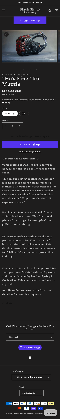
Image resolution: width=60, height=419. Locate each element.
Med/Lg (10, 113)
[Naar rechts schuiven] (36, 69)
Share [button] (9, 302)
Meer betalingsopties (30, 151)
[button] (3, 11)
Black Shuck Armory (24, 413)
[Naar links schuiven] (23, 69)
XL (24, 113)
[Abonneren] (51, 337)
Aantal (5, 120)
